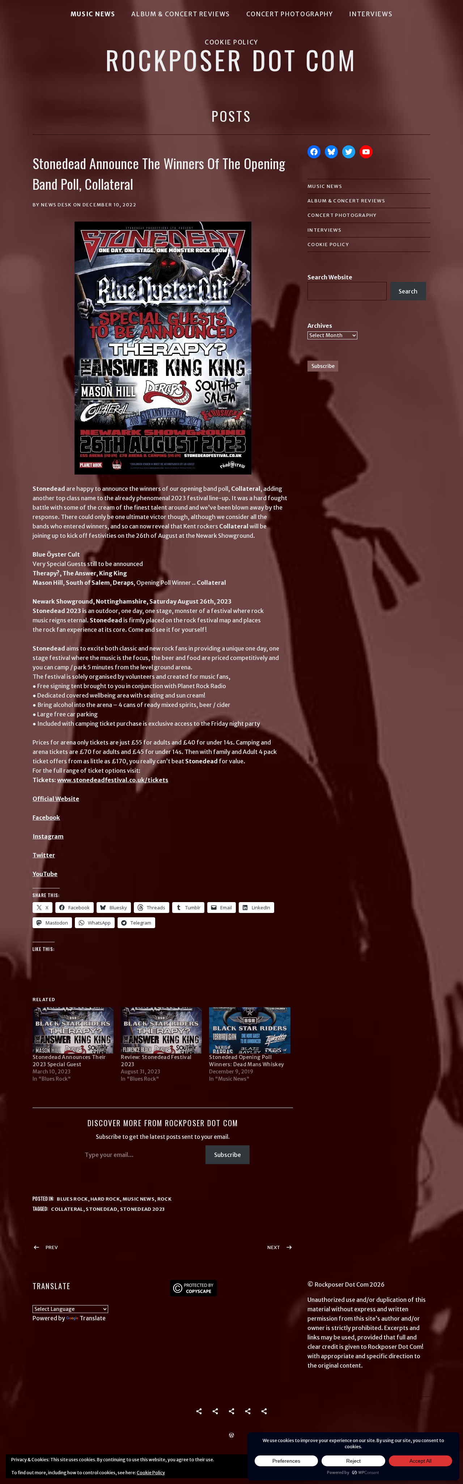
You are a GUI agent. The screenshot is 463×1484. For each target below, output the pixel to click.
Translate (93, 1318)
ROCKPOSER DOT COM (231, 59)
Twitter (44, 855)
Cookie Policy (231, 42)
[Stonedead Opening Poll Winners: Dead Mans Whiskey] (249, 1030)
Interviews (370, 14)
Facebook (46, 817)
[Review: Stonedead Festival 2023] (161, 1030)
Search (408, 291)
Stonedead (101, 1209)
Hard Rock (105, 1199)
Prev (52, 1247)
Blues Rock (72, 1199)
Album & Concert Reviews (180, 14)
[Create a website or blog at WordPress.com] (231, 1436)
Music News (93, 14)
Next (273, 1247)
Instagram (48, 836)
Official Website (56, 798)
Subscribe (227, 1154)
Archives (319, 325)
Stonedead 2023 (142, 1209)
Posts (231, 116)
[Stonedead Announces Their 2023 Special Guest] (73, 1030)
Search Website (329, 277)
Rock (164, 1199)
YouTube (45, 874)
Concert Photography (289, 14)
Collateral (67, 1209)
